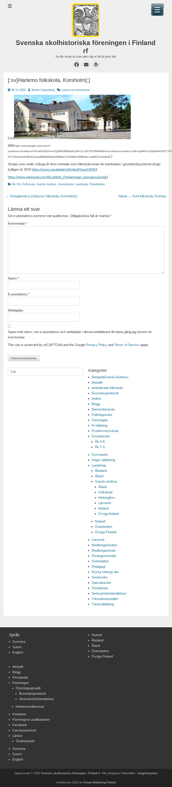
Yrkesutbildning (103, 604)
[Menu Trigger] (157, 9)
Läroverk (104, 503)
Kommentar (17, 223)
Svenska (18, 641)
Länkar (17, 736)
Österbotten (97, 184)
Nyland (103, 508)
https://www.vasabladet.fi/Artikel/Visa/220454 (64, 169)
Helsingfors (106, 497)
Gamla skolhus (46, 184)
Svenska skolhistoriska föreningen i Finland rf (70, 773)
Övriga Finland (105, 532)
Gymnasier (100, 454)
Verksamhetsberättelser (109, 593)
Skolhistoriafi (25, 741)
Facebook (19, 725)
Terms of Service (126, 345)
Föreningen (100, 420)
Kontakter (19, 714)
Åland (99, 476)
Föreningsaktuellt (28, 688)
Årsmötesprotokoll (105, 393)
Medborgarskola (103, 550)
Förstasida (20, 677)
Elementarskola (103, 409)
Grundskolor (65, 184)
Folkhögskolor (102, 415)
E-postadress (19, 294)
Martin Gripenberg (43, 90)
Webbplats (15, 310)
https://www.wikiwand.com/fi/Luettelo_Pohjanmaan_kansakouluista (56, 177)
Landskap (81, 184)
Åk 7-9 (100, 447)
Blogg (96, 404)
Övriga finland (108, 514)
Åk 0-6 (16, 184)
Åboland (101, 471)
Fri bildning (99, 425)
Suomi (17, 647)
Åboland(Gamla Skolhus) (110, 377)
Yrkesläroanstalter (105, 599)
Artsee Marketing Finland (99, 782)
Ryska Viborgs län (105, 572)
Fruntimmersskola (105, 431)
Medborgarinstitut (104, 545)
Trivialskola (100, 588)
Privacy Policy (96, 345)
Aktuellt (97, 382)
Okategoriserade (104, 556)
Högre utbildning (103, 460)
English (17, 652)
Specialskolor (101, 583)
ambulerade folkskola (107, 388)
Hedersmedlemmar (30, 706)
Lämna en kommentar (75, 90)
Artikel (96, 398)
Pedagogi (98, 566)
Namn (13, 278)
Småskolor (100, 577)
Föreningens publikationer (31, 719)
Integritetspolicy (147, 773)
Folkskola (28, 184)
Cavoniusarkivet (24, 730)
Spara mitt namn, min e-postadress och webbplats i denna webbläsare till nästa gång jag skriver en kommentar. (80, 334)
